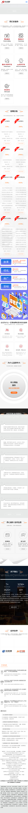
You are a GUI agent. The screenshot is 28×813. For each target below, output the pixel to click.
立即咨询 (14, 392)
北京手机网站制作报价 (8, 809)
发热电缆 (18, 796)
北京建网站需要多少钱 (9, 801)
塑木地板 (4, 798)
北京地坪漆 (16, 798)
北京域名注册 (9, 786)
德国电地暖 (4, 799)
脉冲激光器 (23, 796)
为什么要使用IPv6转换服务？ (8, 714)
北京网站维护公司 (12, 811)
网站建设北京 (4, 804)
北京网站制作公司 (21, 803)
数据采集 (20, 793)
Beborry (12, 798)
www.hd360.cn (14, 770)
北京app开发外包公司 (17, 801)
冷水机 (20, 798)
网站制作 (20, 807)
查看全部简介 (14, 612)
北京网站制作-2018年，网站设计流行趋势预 (10, 743)
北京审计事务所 (14, 791)
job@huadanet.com (9, 767)
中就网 (6, 793)
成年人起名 (9, 791)
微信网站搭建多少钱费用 (12, 804)
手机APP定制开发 (7, 803)
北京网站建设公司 (3, 786)
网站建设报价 (5, 807)
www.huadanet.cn (9, 770)
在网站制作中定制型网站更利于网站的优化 (10, 721)
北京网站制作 (18, 787)
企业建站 (15, 786)
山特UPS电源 (15, 793)
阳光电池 (8, 799)
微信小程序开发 (18, 811)
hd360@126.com (8, 765)
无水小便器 (10, 793)
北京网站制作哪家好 (4, 811)
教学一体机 (3, 796)
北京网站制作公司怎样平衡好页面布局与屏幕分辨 (11, 736)
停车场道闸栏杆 (15, 809)
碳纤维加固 (8, 796)
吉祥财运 (19, 791)
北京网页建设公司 (7, 806)
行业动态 (4, 665)
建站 (12, 786)
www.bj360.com (19, 770)
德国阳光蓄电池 (3, 791)
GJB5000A (8, 798)
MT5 (23, 791)
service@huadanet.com (18, 759)
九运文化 (2, 801)
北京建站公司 (21, 809)
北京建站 (25, 799)
